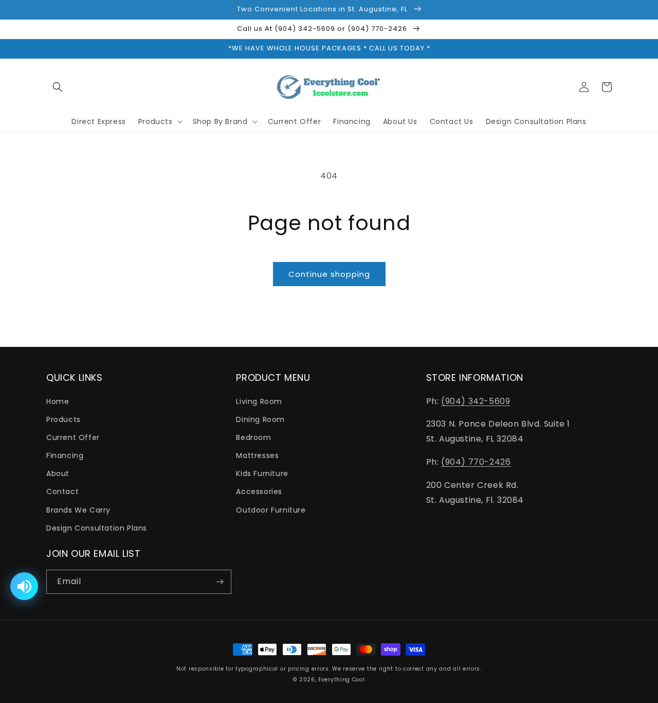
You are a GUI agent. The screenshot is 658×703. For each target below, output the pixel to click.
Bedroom (253, 437)
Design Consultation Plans (96, 528)
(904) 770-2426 (475, 462)
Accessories (259, 491)
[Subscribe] (219, 582)
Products (63, 419)
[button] (57, 87)
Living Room (259, 401)
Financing (64, 455)
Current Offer (73, 437)
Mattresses (257, 455)
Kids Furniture (262, 473)
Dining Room (260, 419)
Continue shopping (329, 274)
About (57, 473)
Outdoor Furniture (270, 510)
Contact (62, 491)
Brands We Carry (78, 510)
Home (57, 401)
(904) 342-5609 (475, 401)
